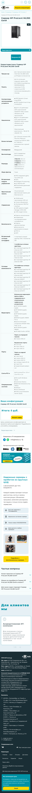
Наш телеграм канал (25, 747)
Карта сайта (6, 762)
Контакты (5, 758)
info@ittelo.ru (15, 440)
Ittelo (2, 12)
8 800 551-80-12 (8, 738)
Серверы (8, 12)
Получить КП (16, 57)
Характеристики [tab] (7, 50)
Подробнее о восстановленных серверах (15, 559)
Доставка (25, 754)
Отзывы (17, 754)
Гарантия (13, 758)
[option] (16, 33)
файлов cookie (17, 781)
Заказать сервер (17, 417)
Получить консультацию (22, 7)
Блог (11, 754)
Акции (20, 758)
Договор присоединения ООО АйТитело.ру (15, 771)
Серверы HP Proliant (19, 12)
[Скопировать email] (22, 439)
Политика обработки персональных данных (13, 766)
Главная (5, 754)
